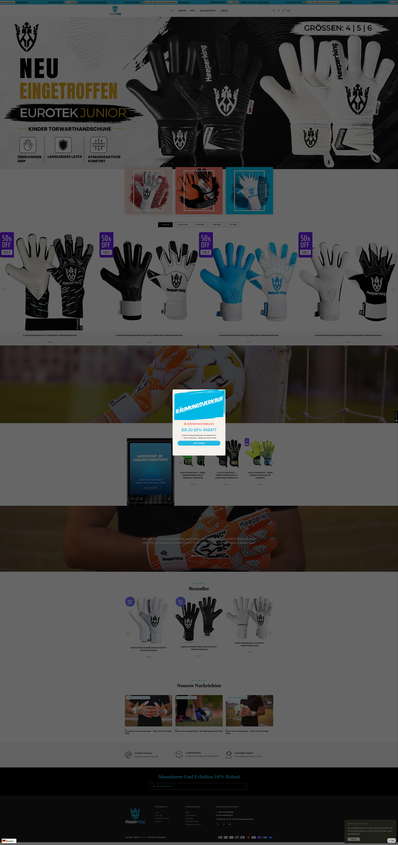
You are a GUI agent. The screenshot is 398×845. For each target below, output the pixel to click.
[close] (223, 392)
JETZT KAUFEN (199, 443)
